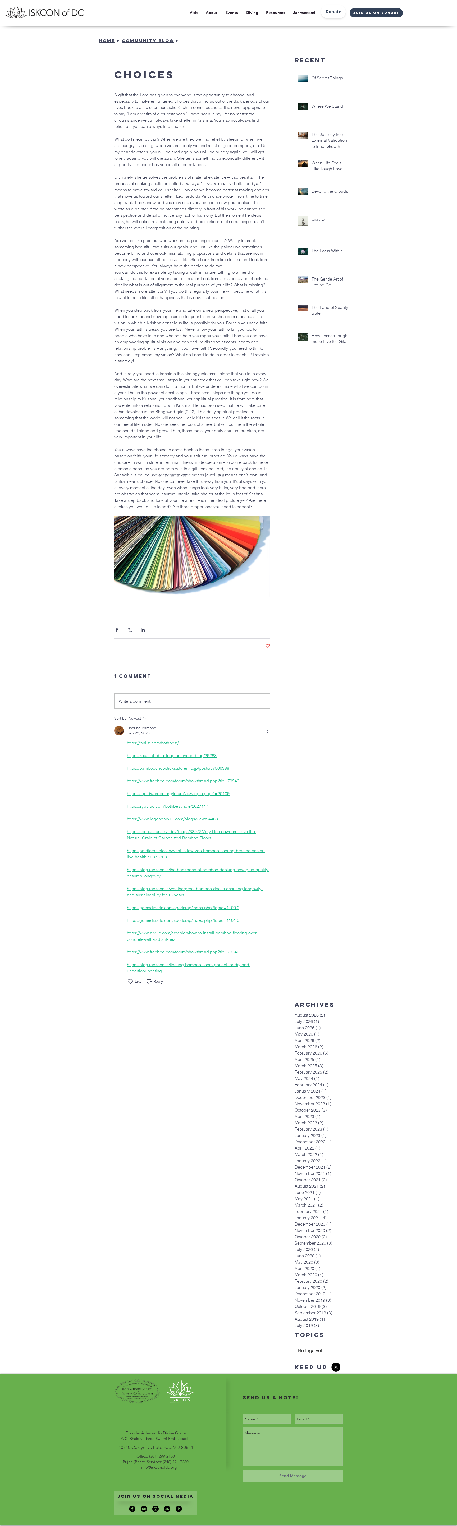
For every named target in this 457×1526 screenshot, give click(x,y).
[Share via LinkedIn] (142, 629)
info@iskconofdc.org (159, 1467)
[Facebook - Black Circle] (132, 1509)
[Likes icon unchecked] (130, 981)
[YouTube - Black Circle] (144, 1509)
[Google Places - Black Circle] (179, 1509)
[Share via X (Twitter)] (129, 629)
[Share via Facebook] (116, 629)
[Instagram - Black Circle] (155, 1509)
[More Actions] (267, 730)
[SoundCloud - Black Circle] (167, 1509)
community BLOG (148, 40)
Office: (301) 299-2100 (155, 1456)
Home (107, 40)
